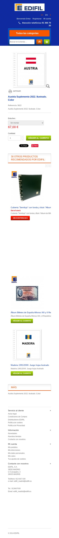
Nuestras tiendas (14, 436)
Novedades (12, 433)
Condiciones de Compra (17, 417)
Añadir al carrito (22, 321)
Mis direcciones (14, 450)
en (46, 15)
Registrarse (37, 19)
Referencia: (12, 105)
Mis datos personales (16, 453)
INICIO (39, 42)
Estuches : (12, 118)
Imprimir (17, 91)
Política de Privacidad (16, 425)
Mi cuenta (47, 19)
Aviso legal (12, 414)
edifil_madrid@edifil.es (22, 491)
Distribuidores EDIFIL (16, 420)
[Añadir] (22, 137)
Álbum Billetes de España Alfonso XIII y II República (34, 312)
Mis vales (11, 456)
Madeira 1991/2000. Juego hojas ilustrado (30, 365)
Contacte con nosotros (16, 439)
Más (14, 387)
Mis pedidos (12, 447)
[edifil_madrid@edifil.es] (30, 10)
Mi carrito (47, 42)
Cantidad (11, 133)
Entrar (28, 19)
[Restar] (22, 139)
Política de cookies (15, 423)
